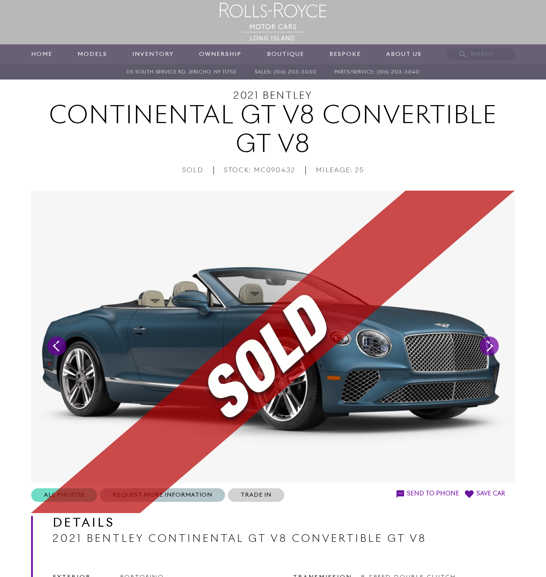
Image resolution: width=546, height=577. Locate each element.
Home (41, 54)
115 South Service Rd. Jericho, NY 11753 (181, 72)
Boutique (285, 54)
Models (92, 54)
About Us (404, 54)
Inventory (153, 54)
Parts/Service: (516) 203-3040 (377, 72)
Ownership (220, 54)
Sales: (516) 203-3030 (286, 72)
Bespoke (345, 54)
